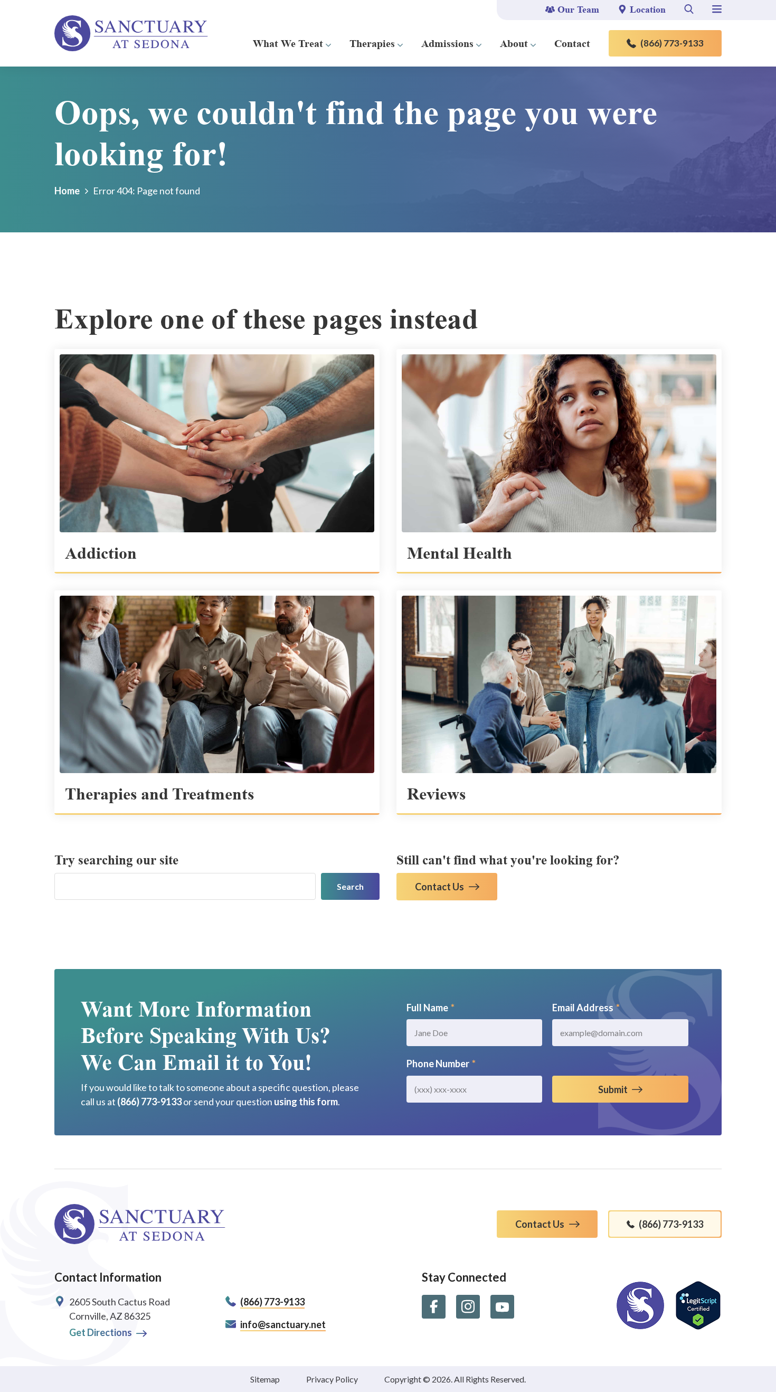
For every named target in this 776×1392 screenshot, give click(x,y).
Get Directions (100, 1332)
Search (350, 886)
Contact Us (439, 886)
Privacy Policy (332, 1379)
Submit (613, 1089)
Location (648, 9)
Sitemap (265, 1379)
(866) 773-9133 (672, 43)
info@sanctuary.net (283, 1324)
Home (67, 190)
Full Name (430, 1007)
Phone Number (441, 1063)
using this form (306, 1101)
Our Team (578, 9)
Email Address (586, 1007)
